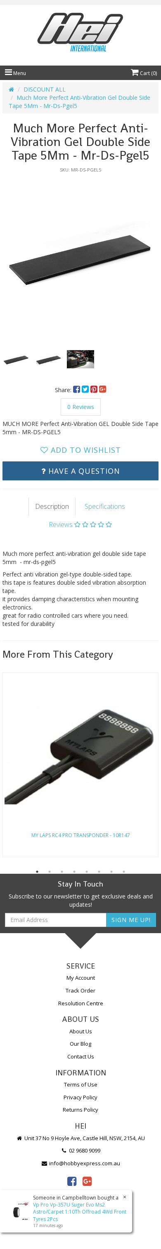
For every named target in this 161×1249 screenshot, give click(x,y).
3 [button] (62, 872)
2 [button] (49, 872)
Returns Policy (80, 1109)
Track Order (80, 990)
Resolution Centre (80, 1003)
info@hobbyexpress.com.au (84, 1163)
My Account (80, 977)
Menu (19, 73)
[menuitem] (77, 390)
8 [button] (124, 872)
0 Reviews (80, 407)
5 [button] (87, 872)
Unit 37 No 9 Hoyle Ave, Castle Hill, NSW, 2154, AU (84, 1138)
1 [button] (37, 872)
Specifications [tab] (105, 506)
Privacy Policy (80, 1097)
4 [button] (74, 872)
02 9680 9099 (84, 1150)
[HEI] (80, 33)
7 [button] (111, 872)
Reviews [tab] (61, 524)
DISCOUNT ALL (45, 89)
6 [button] (99, 872)
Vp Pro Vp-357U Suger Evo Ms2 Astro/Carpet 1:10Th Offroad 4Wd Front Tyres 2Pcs (79, 1211)
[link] (71, 1181)
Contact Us (80, 1056)
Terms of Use (80, 1084)
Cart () (148, 73)
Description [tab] (52, 506)
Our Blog (80, 1043)
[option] (80, 255)
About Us (80, 1031)
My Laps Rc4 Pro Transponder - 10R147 (80, 835)
